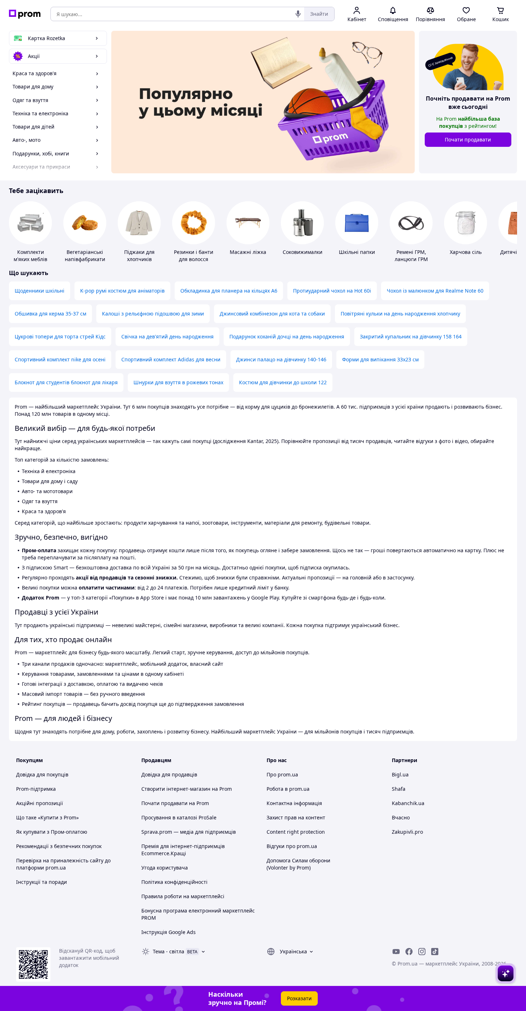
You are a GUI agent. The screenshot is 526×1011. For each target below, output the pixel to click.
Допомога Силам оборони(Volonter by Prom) (298, 864)
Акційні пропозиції (39, 803)
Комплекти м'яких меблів (30, 256)
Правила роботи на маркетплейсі (182, 896)
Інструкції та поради (41, 881)
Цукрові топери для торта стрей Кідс (60, 336)
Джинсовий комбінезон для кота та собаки (272, 313)
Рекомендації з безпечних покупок (59, 846)
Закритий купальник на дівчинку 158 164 (411, 336)
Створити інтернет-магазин (175, 788)
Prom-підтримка (36, 788)
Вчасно (401, 817)
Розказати (299, 998)
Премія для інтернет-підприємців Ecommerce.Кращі (183, 850)
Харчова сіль (466, 252)
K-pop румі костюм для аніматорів (122, 290)
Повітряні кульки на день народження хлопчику (400, 313)
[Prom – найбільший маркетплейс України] (24, 14)
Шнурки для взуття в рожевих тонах (178, 382)
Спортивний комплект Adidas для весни (170, 359)
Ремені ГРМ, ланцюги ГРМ (411, 256)
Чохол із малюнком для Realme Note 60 (435, 290)
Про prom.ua (282, 774)
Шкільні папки (357, 252)
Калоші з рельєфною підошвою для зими (153, 313)
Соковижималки (302, 252)
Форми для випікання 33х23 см (380, 359)
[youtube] (396, 951)
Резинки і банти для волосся (193, 256)
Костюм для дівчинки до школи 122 (283, 382)
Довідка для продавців (169, 774)
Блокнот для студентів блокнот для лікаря (66, 382)
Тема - (168, 951)
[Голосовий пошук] (298, 14)
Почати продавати (468, 139)
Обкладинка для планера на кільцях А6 (228, 290)
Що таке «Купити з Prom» (47, 817)
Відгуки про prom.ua (292, 846)
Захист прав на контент (296, 817)
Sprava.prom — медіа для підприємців (188, 831)
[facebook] (409, 951)
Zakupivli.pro (407, 831)
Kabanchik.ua (408, 803)
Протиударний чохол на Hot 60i (332, 290)
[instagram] (422, 951)
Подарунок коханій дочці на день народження (286, 336)
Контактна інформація (294, 803)
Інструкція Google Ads (168, 932)
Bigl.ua (400, 774)
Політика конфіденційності (174, 881)
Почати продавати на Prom (175, 803)
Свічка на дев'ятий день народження (167, 336)
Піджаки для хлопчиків (139, 256)
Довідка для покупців (42, 774)
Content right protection (296, 831)
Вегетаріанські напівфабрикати (85, 256)
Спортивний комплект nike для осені (60, 359)
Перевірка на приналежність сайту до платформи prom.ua (63, 864)
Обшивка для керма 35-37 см (50, 313)
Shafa (398, 788)
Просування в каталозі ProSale (178, 817)
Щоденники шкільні (39, 290)
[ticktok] (434, 951)
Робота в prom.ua (288, 788)
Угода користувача (164, 867)
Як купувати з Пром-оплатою (51, 831)
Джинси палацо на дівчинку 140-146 (281, 359)
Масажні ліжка (248, 252)
